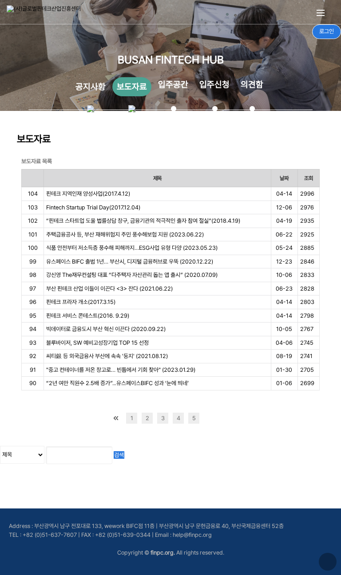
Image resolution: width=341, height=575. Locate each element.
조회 (308, 178)
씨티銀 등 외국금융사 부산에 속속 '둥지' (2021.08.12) (107, 356)
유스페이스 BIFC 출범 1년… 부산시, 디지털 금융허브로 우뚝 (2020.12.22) (129, 261)
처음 (116, 418)
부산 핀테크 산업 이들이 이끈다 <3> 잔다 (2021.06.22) (109, 288)
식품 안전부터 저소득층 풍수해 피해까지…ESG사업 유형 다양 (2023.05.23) (132, 247)
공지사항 (90, 87)
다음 (209, 418)
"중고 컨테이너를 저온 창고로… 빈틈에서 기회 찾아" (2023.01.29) (120, 369)
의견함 (252, 84)
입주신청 (214, 84)
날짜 (284, 178)
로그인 (326, 31)
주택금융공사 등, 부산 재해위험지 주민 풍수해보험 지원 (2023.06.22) (125, 234)
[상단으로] (328, 562)
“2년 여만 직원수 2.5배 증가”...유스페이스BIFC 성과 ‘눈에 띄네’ (117, 383)
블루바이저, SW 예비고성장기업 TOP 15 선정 (97, 342)
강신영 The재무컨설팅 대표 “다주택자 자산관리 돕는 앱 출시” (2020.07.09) (132, 275)
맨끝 (224, 418)
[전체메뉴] (320, 12)
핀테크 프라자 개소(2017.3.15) (80, 302)
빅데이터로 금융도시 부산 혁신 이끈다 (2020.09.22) (106, 329)
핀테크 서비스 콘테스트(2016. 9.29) (87, 315)
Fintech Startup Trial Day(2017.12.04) (93, 207)
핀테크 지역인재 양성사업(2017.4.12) (88, 193)
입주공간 (173, 84)
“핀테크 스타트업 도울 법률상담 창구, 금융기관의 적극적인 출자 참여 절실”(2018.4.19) (143, 220)
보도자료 (132, 87)
